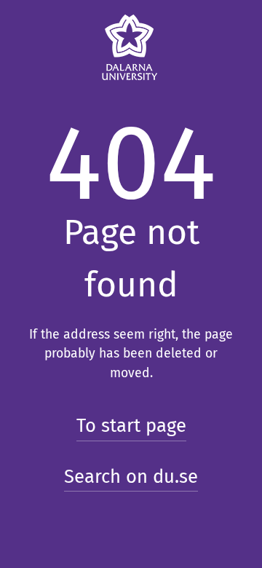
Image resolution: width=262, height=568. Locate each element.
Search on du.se (131, 476)
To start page (131, 425)
